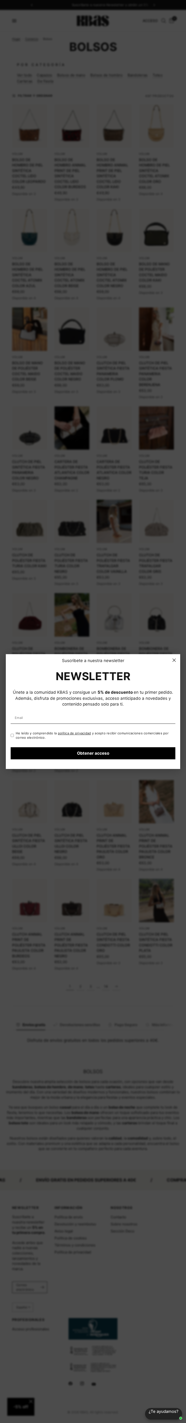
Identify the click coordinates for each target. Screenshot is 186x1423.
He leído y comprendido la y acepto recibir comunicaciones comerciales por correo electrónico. (92, 735)
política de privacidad (74, 733)
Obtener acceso (93, 753)
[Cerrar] (174, 660)
